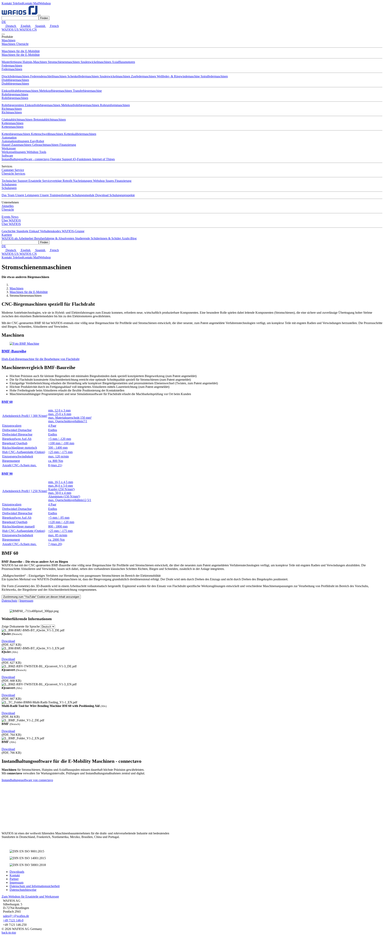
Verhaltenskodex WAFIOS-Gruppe (62, 231)
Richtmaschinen (12, 108)
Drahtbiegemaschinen (15, 80)
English (25, 26)
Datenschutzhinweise (23, 889)
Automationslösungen (16, 141)
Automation (9, 137)
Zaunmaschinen (21, 144)
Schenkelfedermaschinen (83, 76)
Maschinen (16, 288)
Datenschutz (9, 600)
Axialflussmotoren (123, 62)
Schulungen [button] (9, 184)
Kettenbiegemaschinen (16, 134)
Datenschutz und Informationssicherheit (35, 886)
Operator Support (61, 159)
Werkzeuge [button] (9, 148)
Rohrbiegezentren (13, 105)
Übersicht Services (13, 173)
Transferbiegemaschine (87, 90)
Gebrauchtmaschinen (45, 144)
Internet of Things (103, 159)
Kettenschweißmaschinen (47, 134)
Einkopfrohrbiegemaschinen (43, 105)
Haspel (6, 144)
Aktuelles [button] (8, 206)
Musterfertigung (12, 62)
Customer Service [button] (13, 170)
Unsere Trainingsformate (56, 195)
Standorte (22, 231)
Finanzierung (67, 144)
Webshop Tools (36, 152)
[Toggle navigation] (39, 15)
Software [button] (7, 155)
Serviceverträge (52, 180)
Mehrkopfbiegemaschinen (56, 90)
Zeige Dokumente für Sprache (21, 626)
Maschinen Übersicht (15, 44)
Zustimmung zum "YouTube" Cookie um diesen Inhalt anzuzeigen (41, 596)
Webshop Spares (104, 180)
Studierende (83, 238)
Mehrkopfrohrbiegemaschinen (80, 105)
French (54, 26)
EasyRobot (37, 141)
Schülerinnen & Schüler (106, 238)
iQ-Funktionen (82, 159)
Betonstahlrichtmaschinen (49, 119)
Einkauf (34, 231)
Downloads (17, 871)
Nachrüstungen (83, 180)
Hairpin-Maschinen (35, 62)
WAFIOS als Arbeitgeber (18, 238)
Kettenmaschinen (12, 123)
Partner (14, 879)
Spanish (40, 26)
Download (8, 641)
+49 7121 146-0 (13, 920)
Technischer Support (15, 180)
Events (6, 216)
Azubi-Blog (129, 238)
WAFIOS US (10, 29)
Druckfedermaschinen (16, 76)
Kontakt (15, 875)
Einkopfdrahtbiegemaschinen (20, 90)
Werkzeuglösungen (14, 152)
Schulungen (9, 188)
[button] (12, 3)
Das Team (8, 195)
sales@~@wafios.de (16, 916)
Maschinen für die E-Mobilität (21, 51)
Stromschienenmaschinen (64, 62)
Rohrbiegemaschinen (15, 94)
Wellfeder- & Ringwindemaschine (179, 76)
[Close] (3, 34)
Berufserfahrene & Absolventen (54, 238)
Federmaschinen (12, 65)
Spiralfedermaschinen (214, 76)
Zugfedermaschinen (144, 76)
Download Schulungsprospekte (115, 195)
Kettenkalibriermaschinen (80, 134)
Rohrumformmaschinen (115, 105)
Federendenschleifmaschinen (48, 76)
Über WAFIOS (11, 224)
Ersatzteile (35, 180)
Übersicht (8, 209)
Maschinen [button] (8, 40)
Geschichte (9, 231)
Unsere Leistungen (27, 195)
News (14, 216)
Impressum (26, 600)
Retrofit (68, 180)
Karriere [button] (7, 234)
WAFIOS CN (28, 29)
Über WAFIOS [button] (11, 220)
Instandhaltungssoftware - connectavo (26, 159)
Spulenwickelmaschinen (96, 62)
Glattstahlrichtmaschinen (17, 119)
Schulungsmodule (83, 195)
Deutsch (11, 26)
